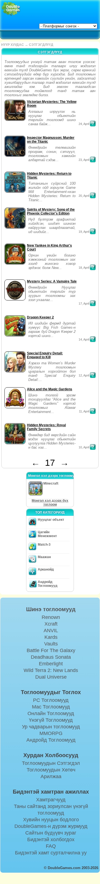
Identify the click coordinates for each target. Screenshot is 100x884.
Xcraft (51, 624)
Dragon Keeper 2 (40, 317)
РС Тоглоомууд (51, 700)
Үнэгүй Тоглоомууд (51, 720)
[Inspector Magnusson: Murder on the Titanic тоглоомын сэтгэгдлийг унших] (93, 159)
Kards (51, 637)
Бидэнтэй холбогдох (50, 839)
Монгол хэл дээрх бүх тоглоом (50, 502)
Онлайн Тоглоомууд (51, 713)
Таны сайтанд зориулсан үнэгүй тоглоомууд (51, 810)
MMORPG (50, 733)
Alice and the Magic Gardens (49, 389)
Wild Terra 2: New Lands (51, 670)
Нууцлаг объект (51, 520)
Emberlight (51, 663)
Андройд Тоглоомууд (48, 584)
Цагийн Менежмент (47, 534)
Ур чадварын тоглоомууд (51, 726)
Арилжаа (51, 776)
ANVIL (51, 630)
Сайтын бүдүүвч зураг (50, 833)
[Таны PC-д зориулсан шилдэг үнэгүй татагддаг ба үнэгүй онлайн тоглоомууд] (11, 9)
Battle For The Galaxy (51, 650)
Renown (51, 617)
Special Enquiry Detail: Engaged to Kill (45, 355)
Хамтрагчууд (51, 799)
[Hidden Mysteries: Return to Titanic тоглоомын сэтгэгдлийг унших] (93, 195)
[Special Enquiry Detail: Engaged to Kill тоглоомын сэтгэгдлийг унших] (93, 375)
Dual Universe (51, 677)
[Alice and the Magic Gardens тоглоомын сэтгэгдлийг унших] (93, 411)
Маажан (44, 557)
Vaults (51, 644)
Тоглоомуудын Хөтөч (51, 770)
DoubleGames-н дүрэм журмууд (51, 826)
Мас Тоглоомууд (51, 707)
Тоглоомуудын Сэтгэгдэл (51, 763)
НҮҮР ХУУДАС (12, 45)
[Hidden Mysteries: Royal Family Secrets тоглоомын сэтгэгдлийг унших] (93, 447)
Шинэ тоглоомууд (51, 609)
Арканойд (46, 569)
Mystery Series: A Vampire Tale (52, 281)
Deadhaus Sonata (51, 657)
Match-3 (44, 544)
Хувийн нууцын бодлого (51, 819)
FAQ (51, 846)
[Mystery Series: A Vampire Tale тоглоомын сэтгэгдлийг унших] (93, 303)
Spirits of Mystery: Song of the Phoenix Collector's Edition (51, 211)
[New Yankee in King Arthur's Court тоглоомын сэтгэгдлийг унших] (93, 267)
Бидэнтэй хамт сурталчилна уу (51, 853)
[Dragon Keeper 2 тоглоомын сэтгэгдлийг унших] (93, 339)
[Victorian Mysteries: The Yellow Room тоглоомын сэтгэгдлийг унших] (93, 123)
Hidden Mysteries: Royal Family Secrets (46, 427)
